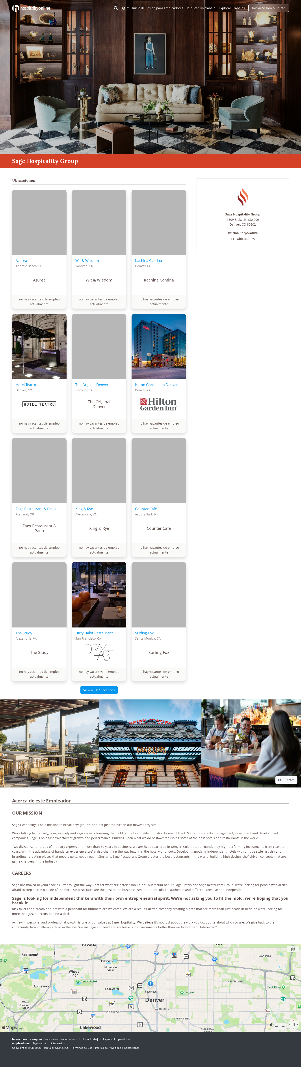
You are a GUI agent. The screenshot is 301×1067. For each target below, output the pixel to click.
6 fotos (289, 780)
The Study (24, 633)
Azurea (21, 260)
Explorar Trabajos (232, 8)
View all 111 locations (99, 690)
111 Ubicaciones (243, 239)
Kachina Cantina (148, 260)
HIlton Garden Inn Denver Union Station (168, 384)
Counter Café (146, 508)
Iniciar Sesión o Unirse (268, 8)
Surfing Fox (144, 633)
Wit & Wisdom (87, 260)
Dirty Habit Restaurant (94, 633)
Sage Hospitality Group (242, 214)
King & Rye (84, 508)
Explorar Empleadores (116, 1039)
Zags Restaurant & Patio (36, 508)
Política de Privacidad (108, 1048)
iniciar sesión (68, 1039)
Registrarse (51, 1039)
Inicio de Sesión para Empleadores (157, 8)
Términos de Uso (81, 1048)
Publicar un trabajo (201, 8)
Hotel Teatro (26, 384)
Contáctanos (131, 1048)
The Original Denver (91, 384)
